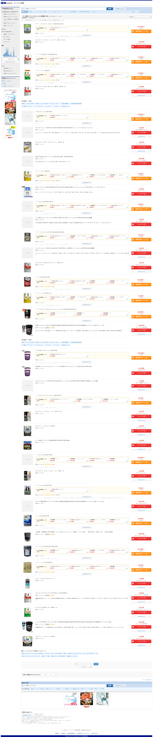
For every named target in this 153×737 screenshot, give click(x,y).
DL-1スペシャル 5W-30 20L (45, 111)
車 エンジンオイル (62, 11)
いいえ (55, 674)
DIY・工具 (7, 36)
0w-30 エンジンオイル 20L (74, 653)
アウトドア (7, 41)
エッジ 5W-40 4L (45, 70)
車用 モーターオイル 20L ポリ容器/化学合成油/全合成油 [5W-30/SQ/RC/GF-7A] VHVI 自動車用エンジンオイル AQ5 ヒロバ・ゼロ (69, 325)
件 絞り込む (10, 62)
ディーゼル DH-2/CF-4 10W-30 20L (48, 546)
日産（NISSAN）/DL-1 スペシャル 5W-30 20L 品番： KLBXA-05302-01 (54, 156)
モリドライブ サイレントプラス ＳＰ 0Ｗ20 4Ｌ (49, 471)
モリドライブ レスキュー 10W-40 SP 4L (50, 395)
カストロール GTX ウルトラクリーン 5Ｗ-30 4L (49, 142)
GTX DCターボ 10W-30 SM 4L (49, 54)
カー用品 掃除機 (72, 11)
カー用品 (4, 83)
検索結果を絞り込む (120, 8)
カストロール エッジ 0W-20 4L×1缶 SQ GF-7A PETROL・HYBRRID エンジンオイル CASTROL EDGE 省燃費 (64, 248)
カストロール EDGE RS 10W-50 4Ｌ (46, 607)
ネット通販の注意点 (31, 721)
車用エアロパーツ (9, 23)
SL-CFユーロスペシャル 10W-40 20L (47, 350)
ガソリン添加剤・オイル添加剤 (11, 20)
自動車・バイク (9, 34)
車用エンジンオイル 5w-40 (36, 11)
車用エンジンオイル (10, 14)
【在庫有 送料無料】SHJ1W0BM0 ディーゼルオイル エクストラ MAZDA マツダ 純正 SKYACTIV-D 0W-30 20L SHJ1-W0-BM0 (74, 532)
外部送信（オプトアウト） (83, 733)
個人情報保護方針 (71, 733)
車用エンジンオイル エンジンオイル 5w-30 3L (32, 653)
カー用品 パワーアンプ (96, 11)
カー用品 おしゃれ (134, 11)
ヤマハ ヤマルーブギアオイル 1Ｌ (45, 578)
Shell (48, 656)
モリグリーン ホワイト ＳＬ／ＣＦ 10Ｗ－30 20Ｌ (50, 40)
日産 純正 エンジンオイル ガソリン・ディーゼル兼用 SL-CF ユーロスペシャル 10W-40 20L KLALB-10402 (63, 366)
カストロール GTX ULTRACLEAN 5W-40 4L (52, 232)
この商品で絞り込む (141, 95)
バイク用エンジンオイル (7, 86)
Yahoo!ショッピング (10, 73)
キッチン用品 (7, 39)
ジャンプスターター (108, 11)
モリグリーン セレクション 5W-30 (45, 426)
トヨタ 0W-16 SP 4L (43, 516)
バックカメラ (125, 11)
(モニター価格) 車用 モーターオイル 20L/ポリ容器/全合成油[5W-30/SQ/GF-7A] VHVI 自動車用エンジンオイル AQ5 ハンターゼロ (69, 501)
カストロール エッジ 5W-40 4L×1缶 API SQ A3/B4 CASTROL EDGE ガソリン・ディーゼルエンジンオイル (63, 127)
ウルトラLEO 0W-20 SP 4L (45, 201)
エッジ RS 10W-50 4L (46, 562)
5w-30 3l (44, 656)
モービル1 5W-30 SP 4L (45, 485)
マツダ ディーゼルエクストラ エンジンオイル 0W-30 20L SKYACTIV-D (57, 309)
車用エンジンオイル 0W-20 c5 (58, 656)
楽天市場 (7, 68)
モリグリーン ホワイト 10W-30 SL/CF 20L (52, 24)
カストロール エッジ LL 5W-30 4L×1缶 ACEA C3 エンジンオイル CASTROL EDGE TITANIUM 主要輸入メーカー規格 (66, 381)
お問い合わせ (95, 733)
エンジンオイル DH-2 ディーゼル (90, 653)
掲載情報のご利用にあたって (29, 715)
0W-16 (64, 653)
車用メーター (8, 25)
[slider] (2, 56)
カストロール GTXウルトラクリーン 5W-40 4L (49, 262)
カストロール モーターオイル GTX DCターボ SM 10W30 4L (51, 593)
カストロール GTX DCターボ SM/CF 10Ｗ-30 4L (50, 86)
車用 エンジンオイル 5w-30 (50, 11)
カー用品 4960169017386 (83, 11)
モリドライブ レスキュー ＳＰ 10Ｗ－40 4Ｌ (49, 411)
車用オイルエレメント (10, 16)
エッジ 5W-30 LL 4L (46, 293)
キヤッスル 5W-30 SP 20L (45, 454)
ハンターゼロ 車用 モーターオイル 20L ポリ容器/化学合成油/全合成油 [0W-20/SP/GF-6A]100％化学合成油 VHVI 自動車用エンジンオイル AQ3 (73, 622)
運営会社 (57, 733)
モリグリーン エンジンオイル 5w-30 (53, 653)
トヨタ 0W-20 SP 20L (44, 277)
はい (46, 674)
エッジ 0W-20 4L (45, 171)
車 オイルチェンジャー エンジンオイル (31, 656)
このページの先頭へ (146, 679)
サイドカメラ (117, 11)
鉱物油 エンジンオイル (72, 656)
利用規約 (63, 733)
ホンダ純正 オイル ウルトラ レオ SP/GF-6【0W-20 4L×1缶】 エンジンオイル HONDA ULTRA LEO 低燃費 (63, 217)
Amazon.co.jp (8, 70)
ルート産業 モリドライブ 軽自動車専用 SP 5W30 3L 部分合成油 (52, 440)
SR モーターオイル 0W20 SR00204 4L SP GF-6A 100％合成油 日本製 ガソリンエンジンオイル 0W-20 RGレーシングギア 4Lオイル (70, 187)
